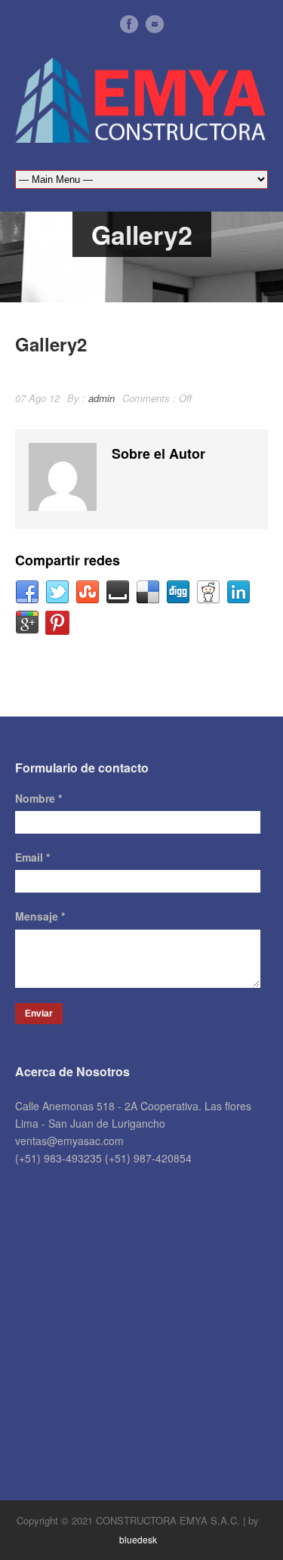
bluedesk (138, 1539)
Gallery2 (51, 344)
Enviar (39, 1013)
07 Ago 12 (37, 398)
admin (101, 398)
